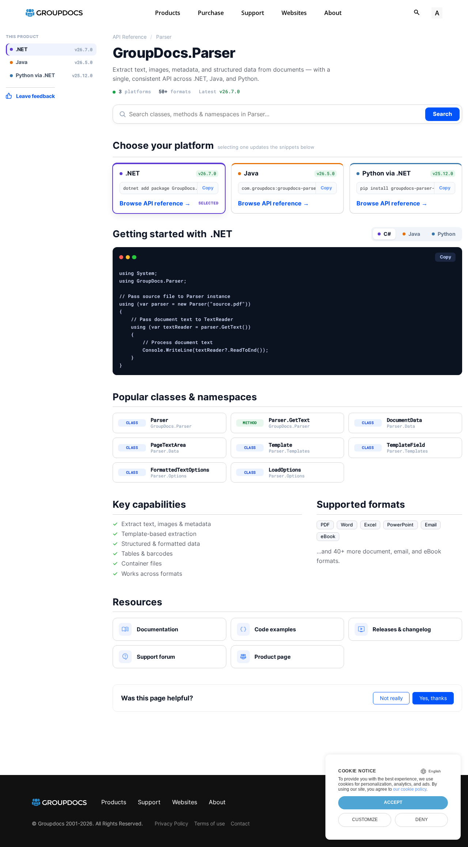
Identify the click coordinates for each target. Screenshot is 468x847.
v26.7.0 (207, 173)
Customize (365, 819)
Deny (421, 819)
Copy (208, 187)
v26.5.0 (326, 173)
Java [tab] (414, 234)
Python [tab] (447, 234)
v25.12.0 (443, 173)
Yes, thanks (433, 698)
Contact (240, 823)
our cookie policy (409, 789)
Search (442, 113)
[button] (169, 188)
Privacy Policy (171, 823)
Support (252, 13)
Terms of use (209, 823)
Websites (294, 13)
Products (167, 13)
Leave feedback (35, 96)
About (332, 13)
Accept (393, 802)
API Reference (130, 37)
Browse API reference (155, 203)
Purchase (211, 13)
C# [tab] (387, 234)
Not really (391, 698)
